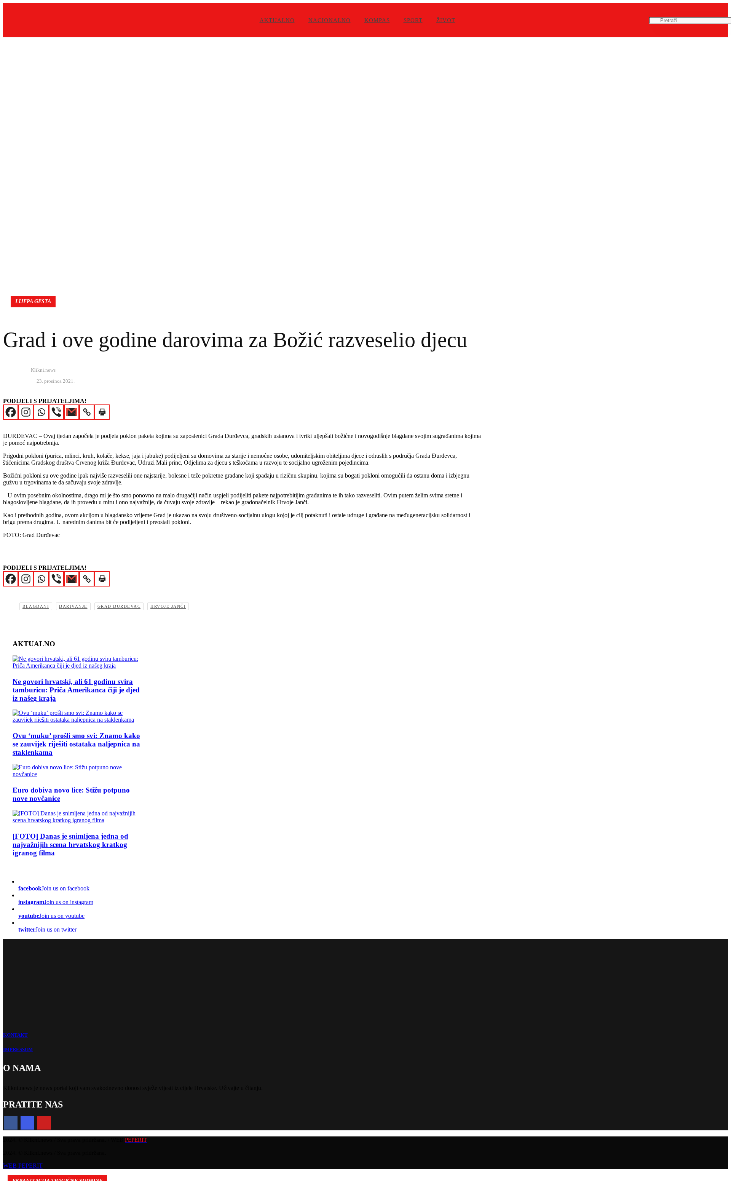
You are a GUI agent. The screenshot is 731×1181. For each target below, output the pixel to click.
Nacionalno (329, 20)
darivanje (73, 606)
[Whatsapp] (41, 412)
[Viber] (56, 412)
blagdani (35, 606)
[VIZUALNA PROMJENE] (77, 771)
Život (445, 20)
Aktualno (277, 20)
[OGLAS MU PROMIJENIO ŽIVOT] (77, 662)
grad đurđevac (119, 606)
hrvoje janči (168, 606)
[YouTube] (44, 1123)
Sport (413, 20)
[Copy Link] (86, 412)
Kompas (377, 20)
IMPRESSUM (18, 1049)
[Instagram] (26, 412)
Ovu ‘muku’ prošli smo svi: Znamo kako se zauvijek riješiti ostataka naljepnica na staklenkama (76, 744)
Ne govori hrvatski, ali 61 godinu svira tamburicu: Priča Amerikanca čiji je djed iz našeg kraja (76, 690)
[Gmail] (71, 412)
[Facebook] (10, 412)
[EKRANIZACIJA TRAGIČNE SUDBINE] (77, 817)
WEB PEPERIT (23, 1165)
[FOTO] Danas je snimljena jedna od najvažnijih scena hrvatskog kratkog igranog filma (70, 844)
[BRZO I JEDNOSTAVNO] (77, 716)
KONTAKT (15, 1035)
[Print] (102, 412)
